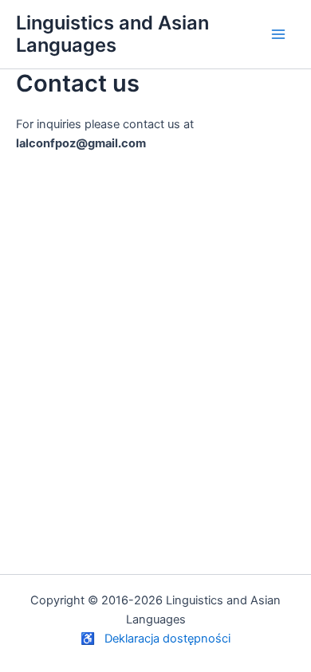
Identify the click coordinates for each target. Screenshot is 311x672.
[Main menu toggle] (278, 34)
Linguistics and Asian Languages (112, 34)
